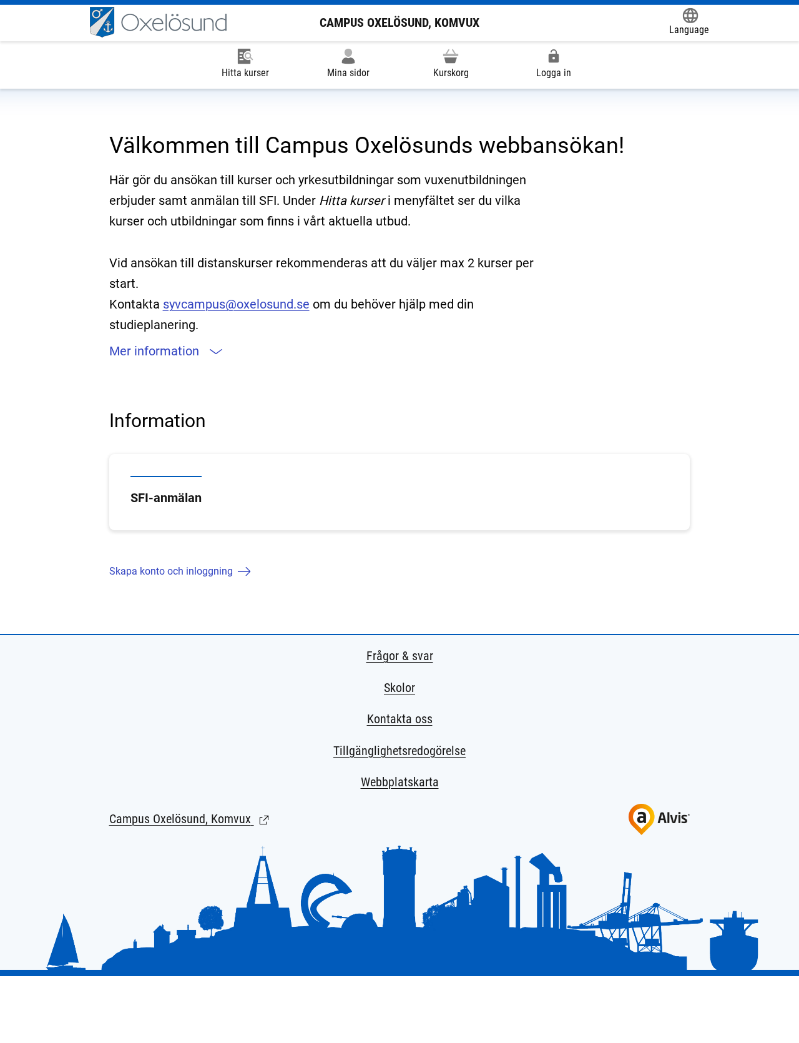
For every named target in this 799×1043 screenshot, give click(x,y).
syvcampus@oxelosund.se (236, 304)
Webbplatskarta (400, 781)
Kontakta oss (400, 718)
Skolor (399, 687)
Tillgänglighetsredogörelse (399, 750)
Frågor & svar (399, 655)
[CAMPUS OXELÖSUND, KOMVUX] (158, 22)
